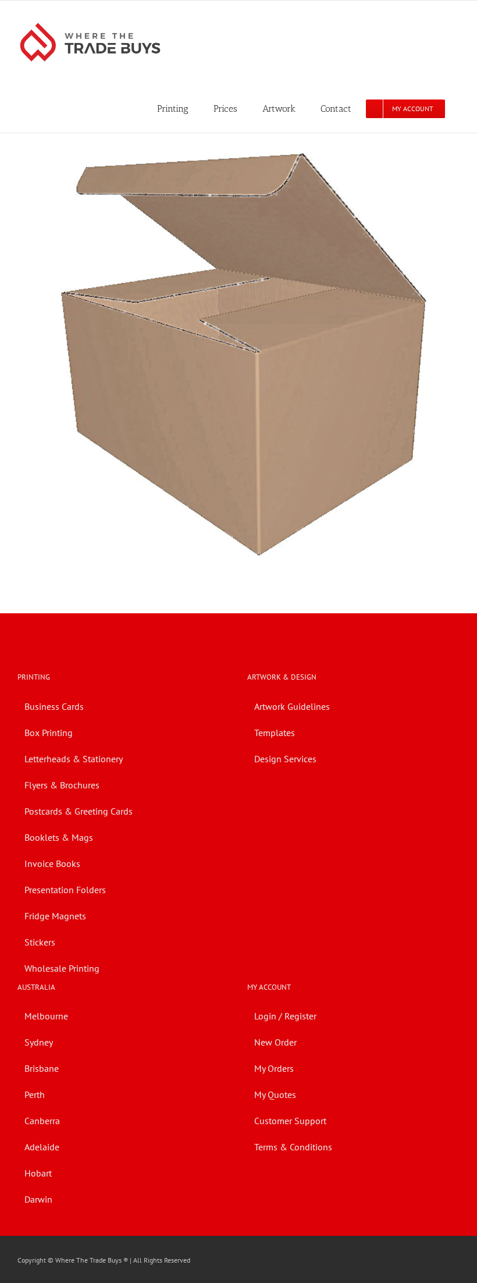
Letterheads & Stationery (73, 759)
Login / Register (285, 1016)
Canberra (42, 1120)
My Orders (274, 1068)
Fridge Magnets (55, 916)
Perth (34, 1094)
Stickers (39, 942)
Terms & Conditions (293, 1147)
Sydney (38, 1042)
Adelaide (41, 1147)
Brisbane (41, 1068)
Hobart (38, 1173)
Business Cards (54, 706)
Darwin (38, 1199)
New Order (275, 1042)
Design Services (285, 759)
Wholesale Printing (61, 968)
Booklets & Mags (58, 837)
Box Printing (48, 732)
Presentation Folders (65, 889)
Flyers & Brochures (61, 785)
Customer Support (290, 1120)
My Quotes (275, 1094)
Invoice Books (52, 863)
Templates (274, 732)
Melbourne (46, 1016)
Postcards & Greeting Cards (78, 811)
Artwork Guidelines (292, 706)
